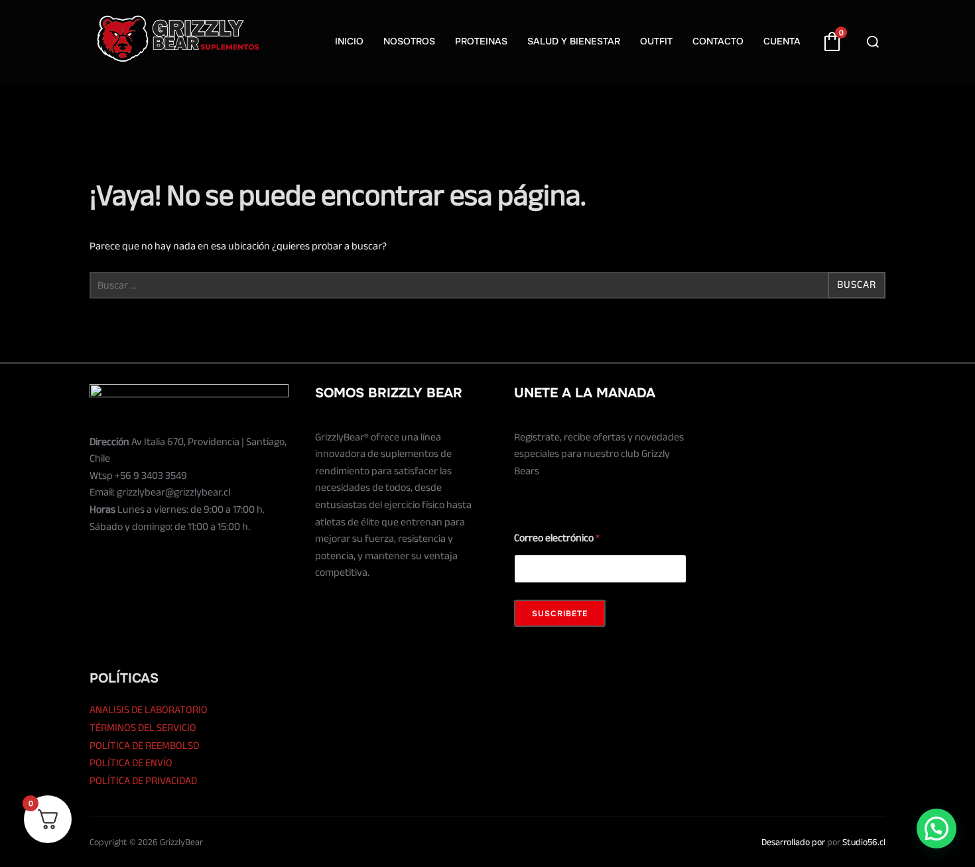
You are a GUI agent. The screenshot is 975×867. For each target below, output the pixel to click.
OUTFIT (656, 41)
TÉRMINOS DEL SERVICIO (143, 728)
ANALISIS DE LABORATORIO (149, 710)
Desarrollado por (793, 842)
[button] (936, 828)
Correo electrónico (557, 538)
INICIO (349, 41)
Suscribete (560, 613)
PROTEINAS (481, 41)
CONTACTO (718, 41)
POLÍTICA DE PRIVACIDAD (143, 781)
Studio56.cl (863, 842)
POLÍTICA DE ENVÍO (131, 763)
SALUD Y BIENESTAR (573, 41)
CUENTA (782, 41)
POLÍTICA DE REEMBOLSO (145, 746)
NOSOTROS (409, 41)
